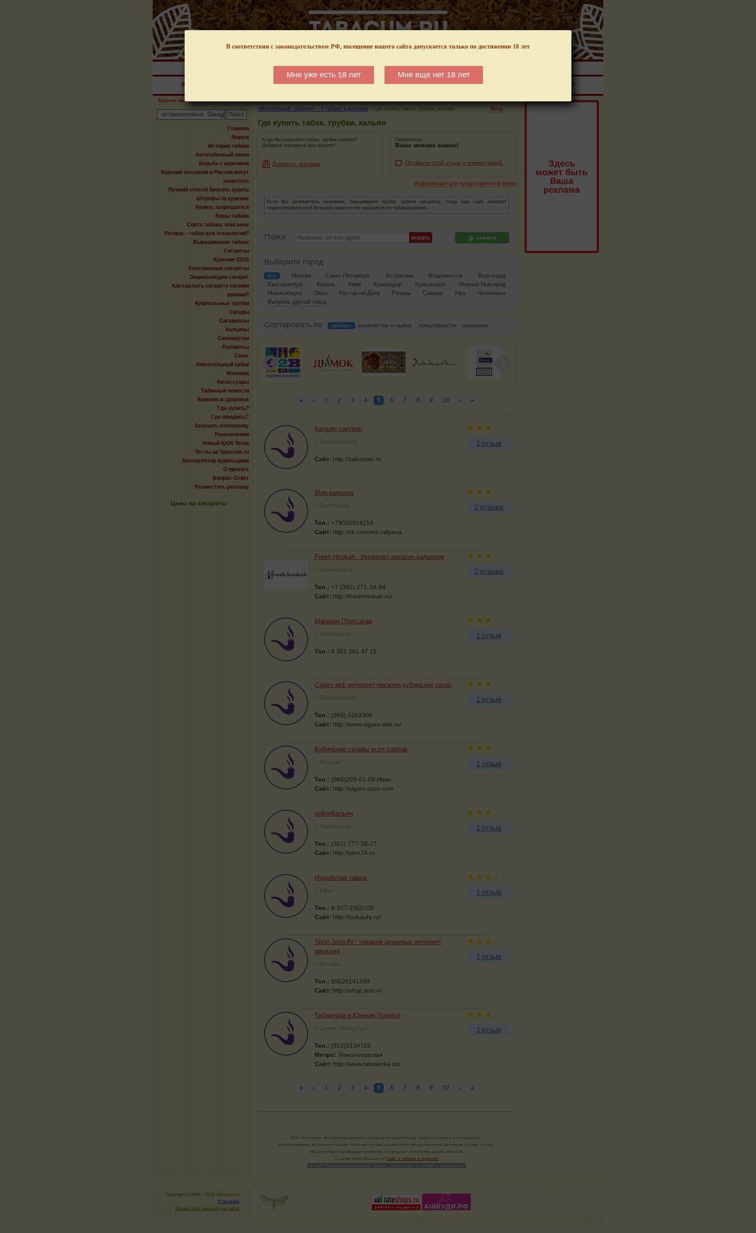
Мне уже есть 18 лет (324, 74)
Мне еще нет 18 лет (434, 74)
